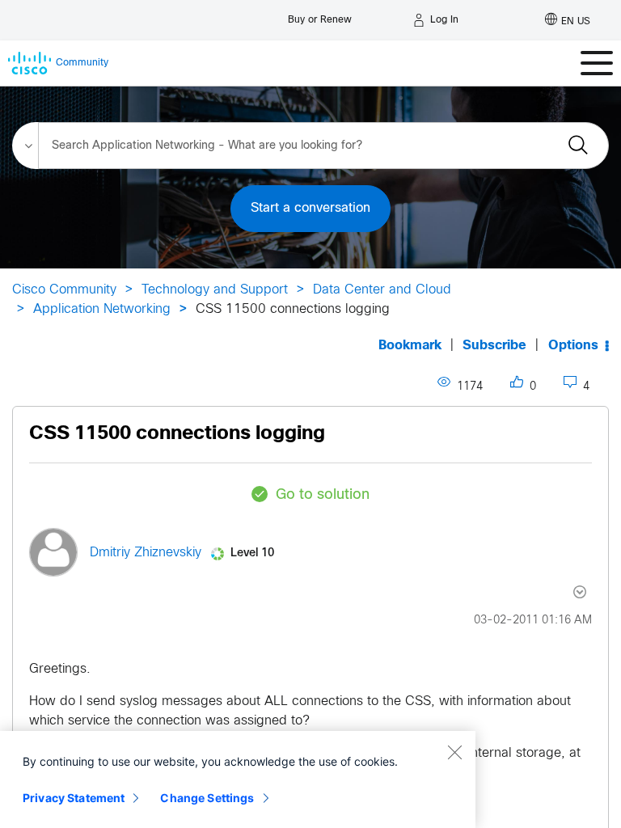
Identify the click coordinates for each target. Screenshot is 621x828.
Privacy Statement (74, 798)
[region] (237, 779)
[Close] (454, 752)
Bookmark (409, 346)
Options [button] (573, 346)
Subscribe (494, 346)
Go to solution (323, 495)
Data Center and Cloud (382, 290)
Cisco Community (64, 290)
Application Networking (102, 309)
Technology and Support (215, 290)
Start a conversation (310, 208)
